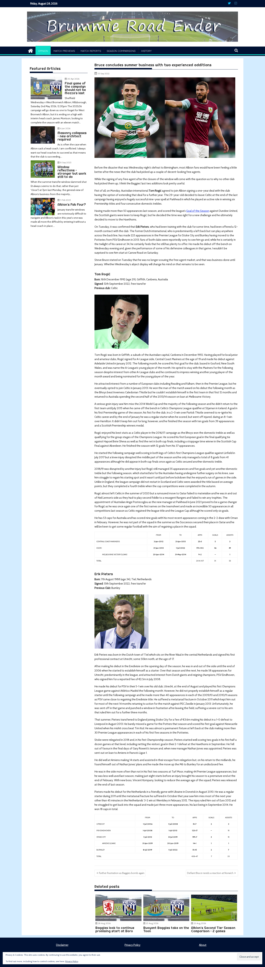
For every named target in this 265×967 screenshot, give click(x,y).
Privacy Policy (132, 945)
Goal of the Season (197, 211)
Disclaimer (62, 945)
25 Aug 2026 (152, 923)
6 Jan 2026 (65, 128)
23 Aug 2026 (200, 923)
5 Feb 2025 (65, 200)
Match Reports (91, 50)
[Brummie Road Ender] (132, 44)
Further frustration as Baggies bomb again (121, 873)
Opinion (43, 50)
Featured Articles (45, 68)
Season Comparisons (121, 50)
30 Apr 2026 (73, 78)
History (146, 50)
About (202, 945)
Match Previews (64, 50)
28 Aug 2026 (104, 923)
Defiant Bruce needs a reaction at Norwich (210, 873)
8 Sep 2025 (65, 162)
